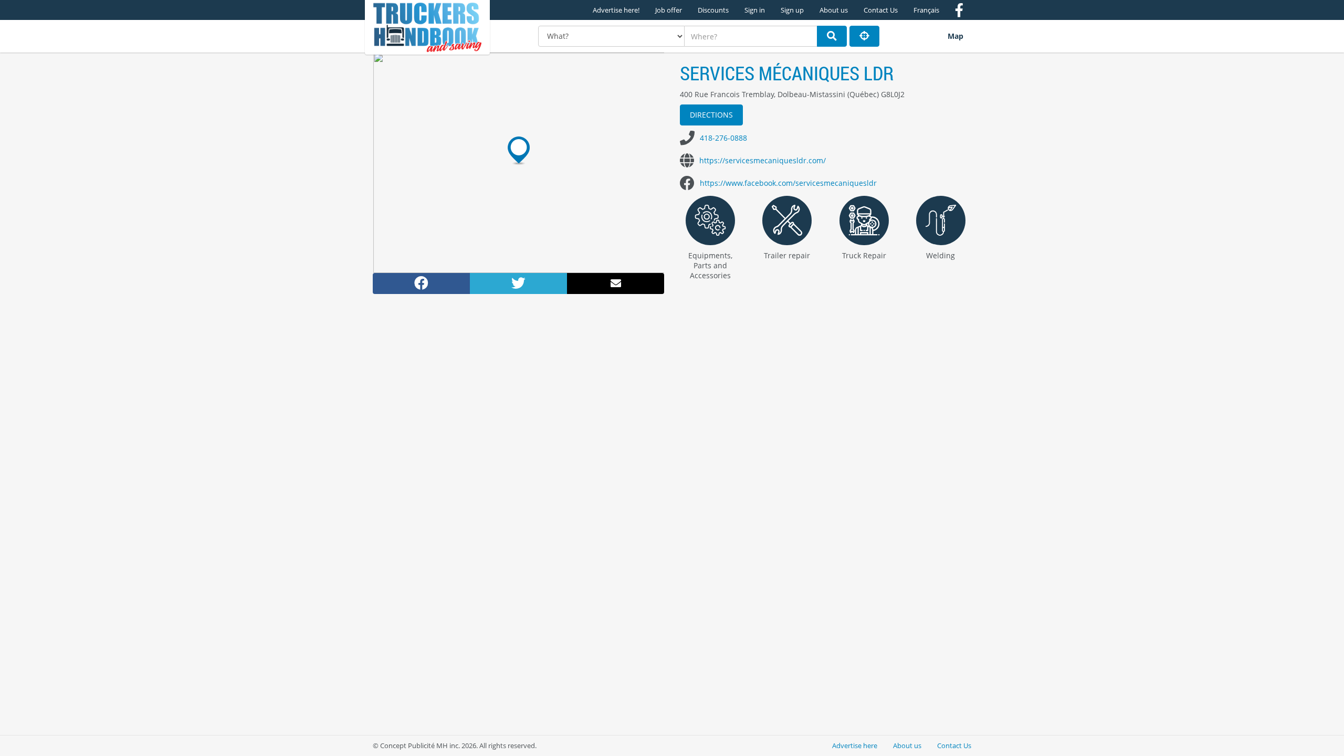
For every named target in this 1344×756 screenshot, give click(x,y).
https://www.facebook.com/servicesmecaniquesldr (788, 183)
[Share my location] (864, 36)
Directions (711, 115)
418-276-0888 (723, 138)
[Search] (832, 36)
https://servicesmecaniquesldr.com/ (762, 160)
